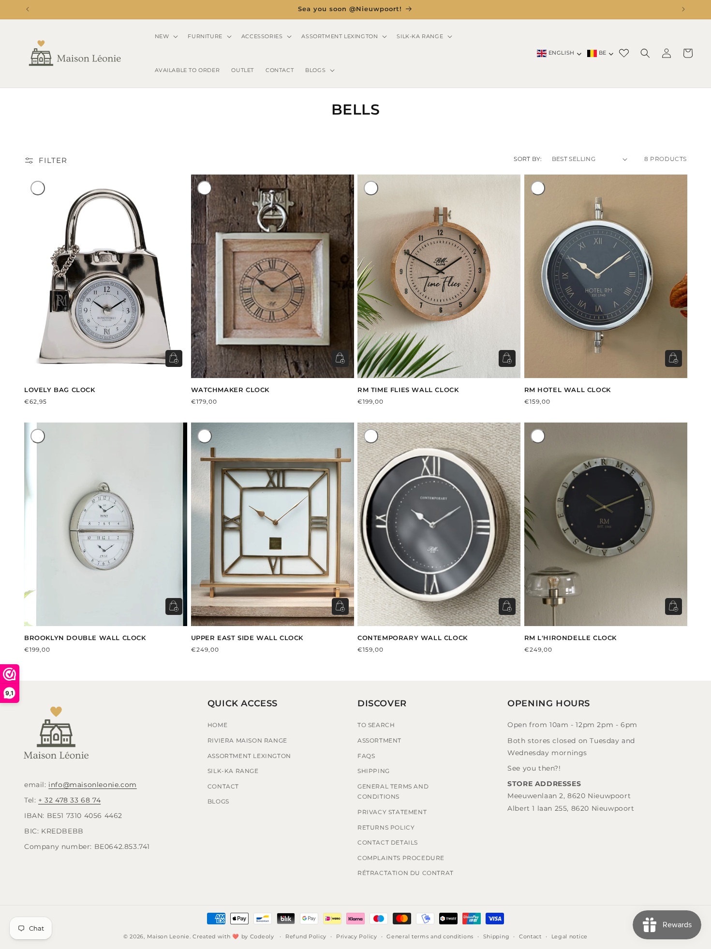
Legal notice (569, 936)
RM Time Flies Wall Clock (408, 390)
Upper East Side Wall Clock (247, 638)
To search (376, 725)
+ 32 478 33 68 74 (69, 799)
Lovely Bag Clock (59, 390)
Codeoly (262, 936)
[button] (165, 36)
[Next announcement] (683, 9)
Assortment (379, 740)
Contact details (387, 842)
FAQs (366, 755)
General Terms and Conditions (393, 791)
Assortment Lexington (249, 755)
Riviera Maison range (247, 740)
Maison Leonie (168, 936)
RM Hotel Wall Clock (567, 390)
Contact (223, 785)
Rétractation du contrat (405, 872)
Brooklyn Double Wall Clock (85, 638)
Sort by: (528, 158)
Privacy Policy (356, 936)
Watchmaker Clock (230, 390)
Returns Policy (386, 827)
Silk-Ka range (233, 770)
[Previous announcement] (27, 9)
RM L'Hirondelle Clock (570, 638)
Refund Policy (305, 936)
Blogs (218, 801)
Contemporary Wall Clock (412, 638)
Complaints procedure (400, 857)
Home (217, 725)
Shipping (373, 770)
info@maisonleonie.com (92, 784)
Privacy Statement (392, 812)
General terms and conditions (430, 936)
